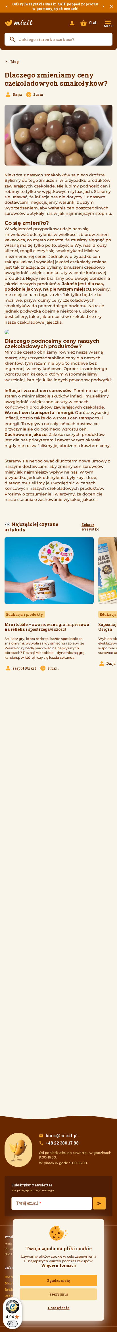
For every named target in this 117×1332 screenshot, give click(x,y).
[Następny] (103, 6)
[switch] (12, 1324)
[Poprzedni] (7, 6)
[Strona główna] (19, 22)
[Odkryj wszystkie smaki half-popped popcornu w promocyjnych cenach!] (58, 6)
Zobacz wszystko (90, 526)
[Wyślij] (99, 1203)
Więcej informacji (58, 1265)
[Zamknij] (111, 6)
